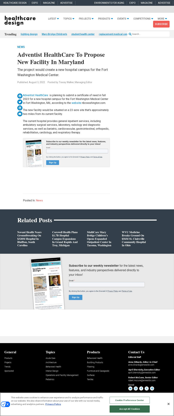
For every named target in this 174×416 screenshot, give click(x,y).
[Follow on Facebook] (141, 388)
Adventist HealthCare (36, 95)
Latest (52, 19)
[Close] (168, 404)
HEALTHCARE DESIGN (15, 3)
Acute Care (50, 358)
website (76, 103)
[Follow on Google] (152, 388)
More (161, 19)
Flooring (90, 367)
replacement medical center (114, 34)
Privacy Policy (53, 404)
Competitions (142, 19)
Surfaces (91, 375)
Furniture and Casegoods (98, 371)
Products (104, 19)
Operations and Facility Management (62, 375)
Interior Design (52, 371)
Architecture (51, 362)
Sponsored (9, 371)
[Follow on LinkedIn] (130, 388)
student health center (83, 34)
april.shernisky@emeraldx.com (142, 372)
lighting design (29, 34)
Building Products (95, 362)
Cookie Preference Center (129, 400)
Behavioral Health (53, 367)
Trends (7, 367)
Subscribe (161, 24)
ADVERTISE (66, 3)
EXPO (35, 3)
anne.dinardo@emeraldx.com (141, 365)
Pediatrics (50, 379)
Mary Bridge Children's (54, 34)
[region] (87, 404)
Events (121, 19)
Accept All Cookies (129, 409)
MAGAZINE (49, 3)
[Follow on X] (147, 388)
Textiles (90, 379)
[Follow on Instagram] (136, 388)
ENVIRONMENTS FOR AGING (109, 3)
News (21, 47)
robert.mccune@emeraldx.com (141, 380)
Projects (85, 19)
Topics (67, 19)
